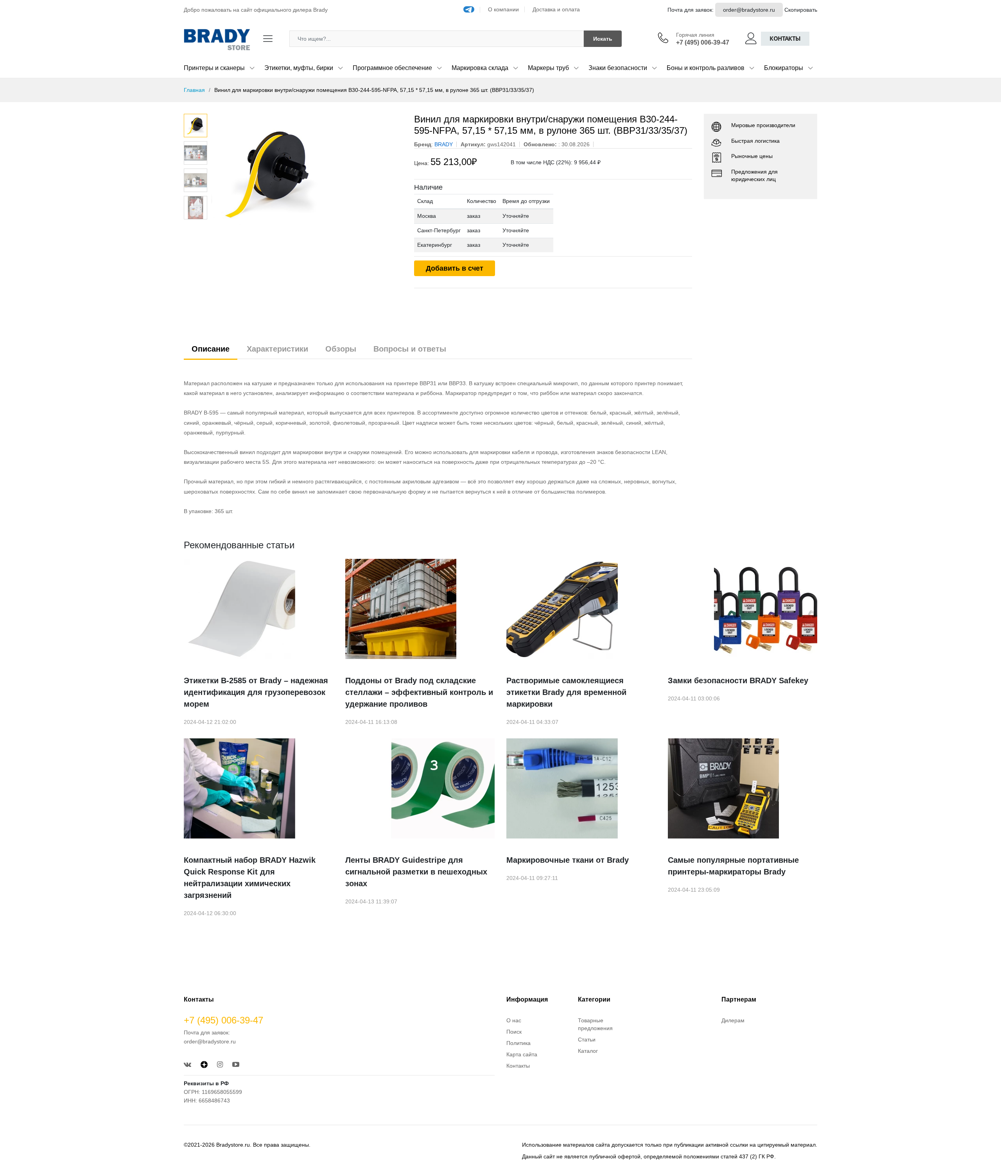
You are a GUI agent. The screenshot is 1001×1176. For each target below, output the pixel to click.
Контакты (785, 38)
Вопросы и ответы (409, 349)
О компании (503, 9)
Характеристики (277, 349)
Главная (194, 90)
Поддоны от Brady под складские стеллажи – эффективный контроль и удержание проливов (419, 692)
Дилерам (732, 1020)
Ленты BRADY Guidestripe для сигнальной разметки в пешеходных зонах (416, 872)
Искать (602, 39)
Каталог (588, 1051)
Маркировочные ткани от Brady (567, 860)
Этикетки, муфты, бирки (298, 68)
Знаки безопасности (617, 68)
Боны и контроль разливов (705, 68)
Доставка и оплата (556, 9)
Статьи (587, 1039)
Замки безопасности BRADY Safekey (738, 680)
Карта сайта (521, 1054)
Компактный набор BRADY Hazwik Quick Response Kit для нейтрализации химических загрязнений (250, 878)
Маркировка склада (480, 68)
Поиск (514, 1032)
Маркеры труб (548, 68)
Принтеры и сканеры (214, 68)
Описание (211, 349)
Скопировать (800, 10)
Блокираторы (783, 68)
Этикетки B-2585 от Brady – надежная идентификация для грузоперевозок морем (256, 692)
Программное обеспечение (392, 68)
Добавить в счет (454, 268)
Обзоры (340, 349)
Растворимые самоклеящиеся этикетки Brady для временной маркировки (566, 692)
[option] (306, 172)
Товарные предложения (595, 1024)
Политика (518, 1043)
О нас (513, 1020)
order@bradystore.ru (749, 10)
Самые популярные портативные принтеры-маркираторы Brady (733, 866)
